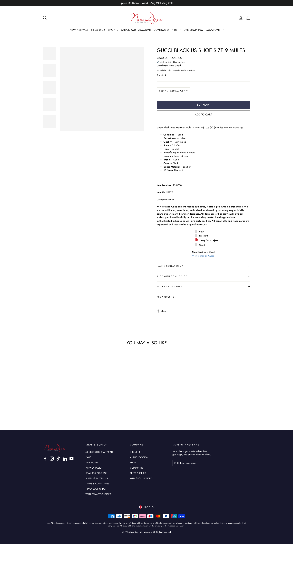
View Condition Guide (203, 255)
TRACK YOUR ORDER (95, 488)
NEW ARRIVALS (79, 30)
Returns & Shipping (169, 286)
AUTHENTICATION (139, 457)
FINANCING (91, 462)
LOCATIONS (213, 30)
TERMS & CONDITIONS (97, 483)
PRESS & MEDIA (138, 473)
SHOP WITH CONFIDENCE (172, 276)
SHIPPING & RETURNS (96, 478)
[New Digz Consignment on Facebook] (45, 459)
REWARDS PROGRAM (96, 473)
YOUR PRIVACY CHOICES (98, 494)
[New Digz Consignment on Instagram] (52, 459)
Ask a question (167, 297)
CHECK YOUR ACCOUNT (136, 30)
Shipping (172, 70)
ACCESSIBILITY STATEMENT (99, 452)
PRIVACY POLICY (94, 467)
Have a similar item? (170, 266)
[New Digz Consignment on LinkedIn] (65, 459)
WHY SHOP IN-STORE (141, 478)
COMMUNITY (136, 467)
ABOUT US (135, 452)
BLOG (133, 462)
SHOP (112, 30)
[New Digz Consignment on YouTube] (72, 459)
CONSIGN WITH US (166, 30)
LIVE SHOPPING (193, 30)
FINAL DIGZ (98, 30)
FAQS (88, 457)
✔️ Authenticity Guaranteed (171, 62)
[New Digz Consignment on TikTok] (58, 459)
